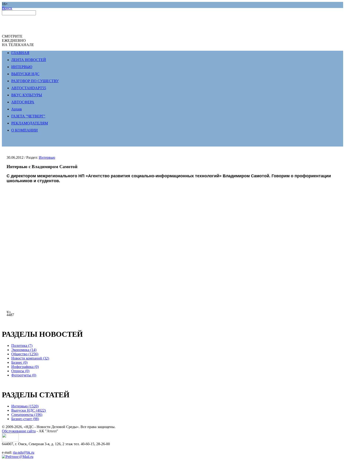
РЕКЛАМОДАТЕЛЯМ (29, 123)
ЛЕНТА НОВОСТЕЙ (28, 60)
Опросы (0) (20, 371)
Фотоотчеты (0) (23, 375)
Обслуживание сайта (19, 431)
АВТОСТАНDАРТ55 (28, 88)
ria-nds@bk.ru (23, 452)
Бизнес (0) (19, 362)
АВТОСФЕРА (22, 102)
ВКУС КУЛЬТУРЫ (26, 95)
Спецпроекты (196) (26, 415)
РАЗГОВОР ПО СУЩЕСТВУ (35, 81)
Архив (16, 109)
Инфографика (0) (25, 367)
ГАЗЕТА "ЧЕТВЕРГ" (28, 116)
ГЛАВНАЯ (20, 53)
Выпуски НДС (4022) (28, 410)
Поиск (7, 8)
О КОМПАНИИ (24, 130)
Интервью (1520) (24, 406)
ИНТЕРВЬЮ (21, 67)
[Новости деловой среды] (10, 441)
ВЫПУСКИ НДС (25, 74)
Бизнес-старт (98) (25, 419)
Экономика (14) (23, 350)
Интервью (47, 157)
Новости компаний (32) (30, 358)
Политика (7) (21, 346)
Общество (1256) (24, 354)
